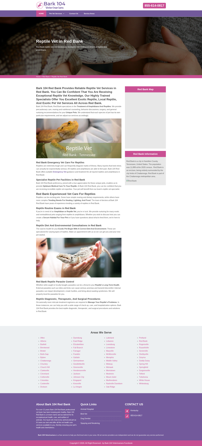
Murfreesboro (111, 380)
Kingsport (77, 380)
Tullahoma (143, 377)
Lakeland (110, 338)
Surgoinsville (144, 370)
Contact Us (73, 13)
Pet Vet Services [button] (55, 13)
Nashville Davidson (114, 384)
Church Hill (45, 367)
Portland (142, 338)
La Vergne (77, 387)
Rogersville (144, 344)
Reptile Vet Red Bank (59, 77)
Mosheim (110, 374)
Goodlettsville (79, 364)
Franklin (76, 354)
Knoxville (77, 384)
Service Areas (89, 13)
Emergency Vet (59, 172)
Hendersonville (79, 370)
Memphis (110, 357)
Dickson (43, 387)
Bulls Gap (44, 354)
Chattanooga (45, 361)
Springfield (143, 367)
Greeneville (78, 367)
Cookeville (44, 384)
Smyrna (142, 357)
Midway (109, 364)
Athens (43, 341)
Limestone (110, 348)
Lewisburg (110, 344)
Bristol (43, 351)
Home (38, 77)
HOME (42, 13)
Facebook (128, 443)
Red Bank (46, 77)
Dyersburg (77, 338)
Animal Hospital (87, 409)
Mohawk (109, 367)
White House (144, 380)
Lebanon (110, 341)
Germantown (78, 361)
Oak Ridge (110, 387)
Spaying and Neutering (90, 423)
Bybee (43, 357)
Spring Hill (143, 364)
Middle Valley (111, 361)
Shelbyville (143, 354)
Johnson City (78, 377)
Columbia (44, 380)
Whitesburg (144, 384)
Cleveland (44, 374)
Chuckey (44, 364)
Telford (142, 374)
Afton (42, 338)
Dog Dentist (85, 419)
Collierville (44, 377)
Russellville (144, 348)
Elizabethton (78, 344)
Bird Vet (84, 414)
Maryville (110, 351)
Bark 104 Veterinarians (114, 443)
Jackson (76, 374)
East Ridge (78, 341)
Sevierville (143, 351)
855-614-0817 (154, 5)
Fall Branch (78, 348)
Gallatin (76, 357)
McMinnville (111, 354)
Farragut (76, 351)
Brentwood (44, 348)
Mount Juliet (111, 377)
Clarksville (44, 370)
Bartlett (43, 344)
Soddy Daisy (144, 361)
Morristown (110, 370)
